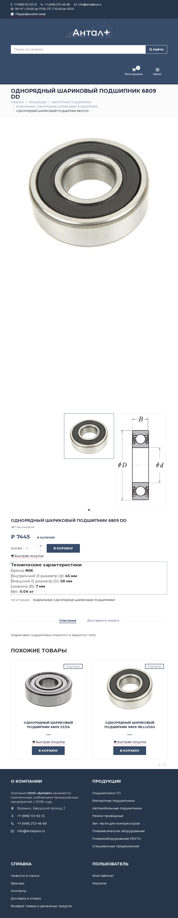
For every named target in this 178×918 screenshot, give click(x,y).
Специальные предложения (115, 846)
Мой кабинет (103, 876)
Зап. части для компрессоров (116, 823)
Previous (159, 765)
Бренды (17, 883)
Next (164, 765)
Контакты (18, 891)
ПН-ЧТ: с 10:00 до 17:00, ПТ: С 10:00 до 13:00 (44, 8)
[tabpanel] (89, 436)
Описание (67, 620)
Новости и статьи (25, 876)
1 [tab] (89, 510)
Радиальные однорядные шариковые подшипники (57, 106)
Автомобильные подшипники (117, 808)
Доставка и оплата (103, 620)
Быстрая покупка (28, 556)
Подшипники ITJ (106, 793)
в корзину (48, 751)
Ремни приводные (107, 816)
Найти (157, 49)
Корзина (99, 883)
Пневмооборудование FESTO (116, 839)
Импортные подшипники (71, 102)
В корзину (63, 548)
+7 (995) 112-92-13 (25, 4)
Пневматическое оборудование (118, 831)
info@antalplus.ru (89, 4)
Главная (17, 102)
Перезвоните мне (30, 14)
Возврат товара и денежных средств (41, 906)
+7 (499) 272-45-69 (57, 4)
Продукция (37, 102)
